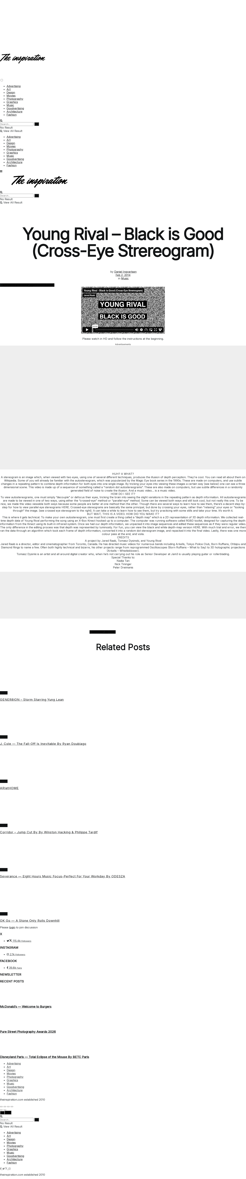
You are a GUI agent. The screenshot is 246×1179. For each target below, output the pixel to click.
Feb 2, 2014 (123, 275)
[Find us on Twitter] (5, 1168)
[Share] (5, 1106)
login (12, 927)
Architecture (14, 111)
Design (11, 92)
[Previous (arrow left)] (1, 1109)
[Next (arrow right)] (5, 1109)
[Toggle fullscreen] (8, 1106)
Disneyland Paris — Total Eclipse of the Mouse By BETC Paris (44, 1057)
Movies (11, 95)
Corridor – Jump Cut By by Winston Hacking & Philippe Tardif (49, 832)
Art (9, 89)
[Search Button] (1, 120)
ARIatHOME (9, 788)
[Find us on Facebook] (1, 1168)
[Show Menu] (1, 171)
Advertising (14, 86)
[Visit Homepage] (23, 61)
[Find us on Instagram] (9, 1168)
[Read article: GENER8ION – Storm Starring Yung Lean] (123, 675)
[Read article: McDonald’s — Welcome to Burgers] (123, 993)
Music (10, 105)
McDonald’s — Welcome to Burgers (26, 1006)
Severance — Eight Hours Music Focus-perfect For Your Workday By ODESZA (62, 876)
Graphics (12, 102)
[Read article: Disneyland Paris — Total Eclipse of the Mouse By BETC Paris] (123, 1044)
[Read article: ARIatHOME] (123, 764)
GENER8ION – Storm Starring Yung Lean (32, 700)
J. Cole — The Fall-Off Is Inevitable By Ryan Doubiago (43, 744)
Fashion (12, 114)
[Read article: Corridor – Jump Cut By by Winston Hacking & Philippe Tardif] (123, 808)
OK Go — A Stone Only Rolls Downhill (30, 921)
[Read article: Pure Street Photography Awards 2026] (123, 1019)
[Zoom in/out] (12, 1106)
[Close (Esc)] (1, 1106)
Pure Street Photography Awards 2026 (28, 1032)
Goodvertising (15, 108)
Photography (15, 98)
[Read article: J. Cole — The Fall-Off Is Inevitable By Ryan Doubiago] (123, 720)
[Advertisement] (123, 23)
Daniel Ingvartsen (125, 271)
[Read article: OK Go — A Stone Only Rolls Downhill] (123, 896)
